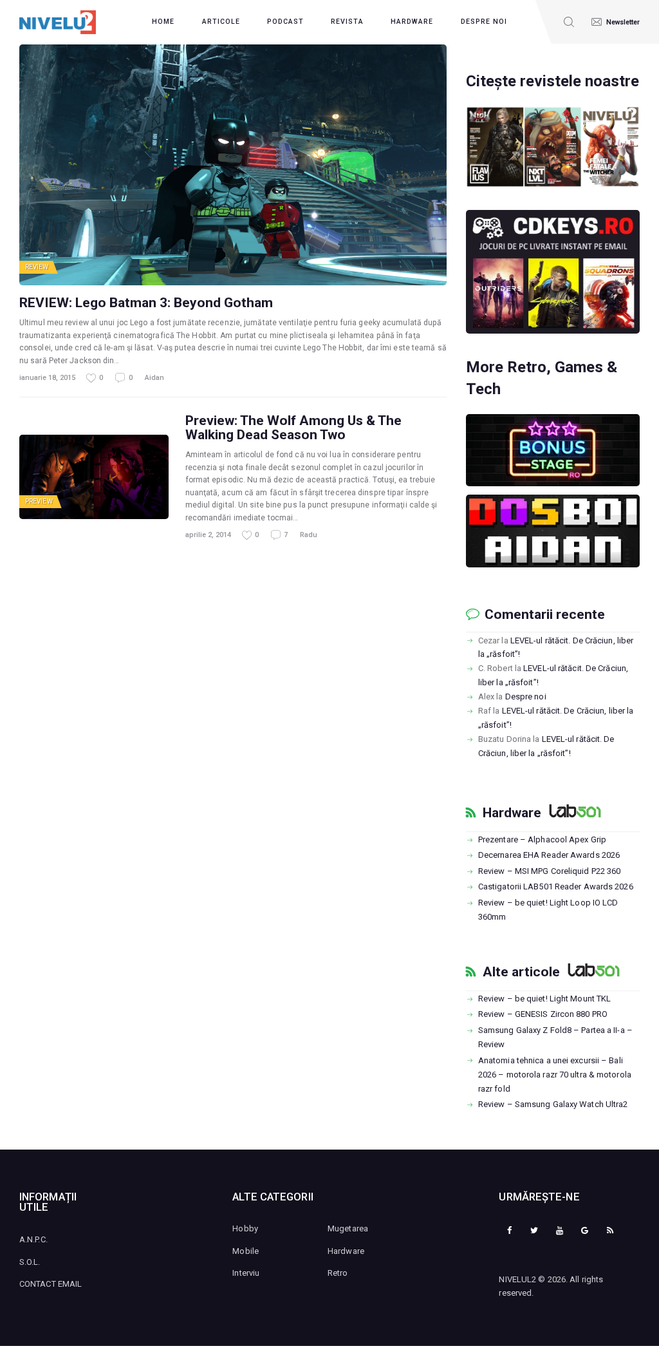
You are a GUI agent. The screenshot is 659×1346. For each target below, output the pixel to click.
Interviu (245, 1273)
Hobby (245, 1228)
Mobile (245, 1251)
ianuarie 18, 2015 (47, 378)
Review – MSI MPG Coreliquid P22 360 (549, 871)
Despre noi (525, 696)
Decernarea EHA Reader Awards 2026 (549, 855)
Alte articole (521, 972)
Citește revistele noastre (552, 81)
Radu (308, 535)
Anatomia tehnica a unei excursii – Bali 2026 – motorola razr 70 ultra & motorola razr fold (554, 1075)
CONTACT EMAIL (50, 1284)
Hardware (512, 813)
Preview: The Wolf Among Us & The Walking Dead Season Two (293, 427)
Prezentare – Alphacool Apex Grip (542, 839)
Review (37, 266)
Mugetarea (348, 1228)
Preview (39, 501)
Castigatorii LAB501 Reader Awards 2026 (555, 886)
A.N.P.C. (33, 1239)
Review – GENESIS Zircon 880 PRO (543, 1014)
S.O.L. (30, 1262)
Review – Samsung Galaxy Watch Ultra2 (553, 1104)
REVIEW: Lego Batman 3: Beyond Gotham (146, 303)
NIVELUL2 (517, 1279)
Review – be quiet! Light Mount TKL (544, 998)
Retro (338, 1273)
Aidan (154, 378)
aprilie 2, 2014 (208, 535)
